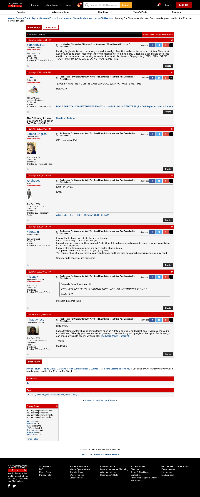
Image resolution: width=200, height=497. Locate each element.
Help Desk (103, 12)
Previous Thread (92, 400)
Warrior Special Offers (80, 469)
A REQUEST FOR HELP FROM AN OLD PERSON (83, 215)
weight (76, 394)
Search (125, 5)
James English (37, 133)
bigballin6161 (36, 44)
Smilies (30, 424)
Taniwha (71, 118)
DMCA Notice (113, 454)
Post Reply (34, 27)
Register (21, 12)
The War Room (76, 472)
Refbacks (31, 435)
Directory (135, 469)
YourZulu (33, 231)
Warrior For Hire (77, 475)
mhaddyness (35, 319)
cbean (31, 77)
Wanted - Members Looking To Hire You (93, 18)
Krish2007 (34, 180)
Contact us (136, 475)
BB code (30, 421)
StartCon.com (167, 475)
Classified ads (76, 478)
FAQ (41, 469)
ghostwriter (39, 394)
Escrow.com (166, 472)
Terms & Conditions (140, 472)
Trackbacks (32, 430)
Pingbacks (31, 432)
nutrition (68, 394)
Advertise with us (60, 12)
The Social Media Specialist (115, 336)
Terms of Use (86, 454)
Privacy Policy (100, 454)
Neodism (60, 118)
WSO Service (137, 480)
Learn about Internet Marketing (114, 469)
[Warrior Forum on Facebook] (9, 486)
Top (101, 400)
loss (62, 394)
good (47, 394)
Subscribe (50, 27)
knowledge (55, 394)
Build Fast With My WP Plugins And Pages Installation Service (114, 106)
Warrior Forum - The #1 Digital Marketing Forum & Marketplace (39, 18)
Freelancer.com (168, 469)
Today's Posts (140, 12)
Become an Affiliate (109, 475)
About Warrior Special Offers (144, 478)
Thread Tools (148, 35)
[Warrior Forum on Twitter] (14, 486)
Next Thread (110, 400)
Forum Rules (32, 439)
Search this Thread (164, 35)
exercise (30, 394)
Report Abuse (45, 472)
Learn (68, 5)
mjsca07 (32, 276)
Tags (29, 390)
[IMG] (29, 426)
